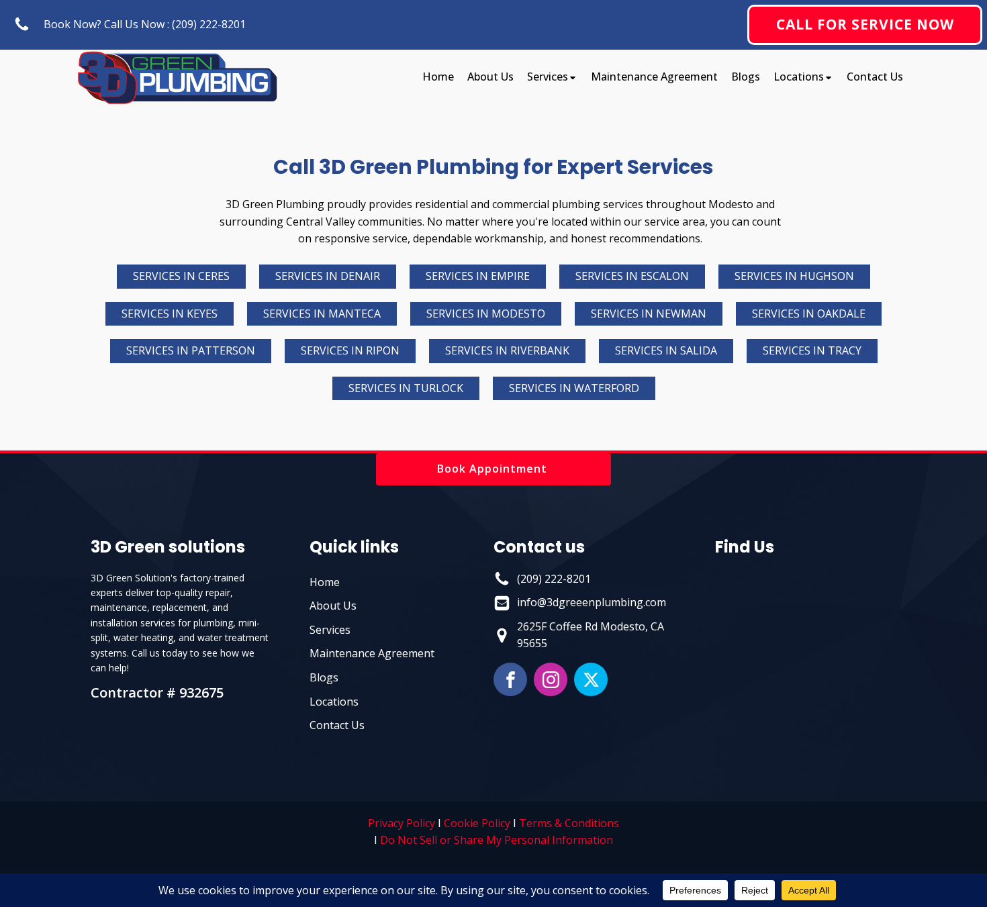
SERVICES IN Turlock (405, 388)
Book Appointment (494, 468)
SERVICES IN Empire (478, 276)
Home (438, 76)
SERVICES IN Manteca (322, 313)
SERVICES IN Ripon (350, 350)
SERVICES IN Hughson (794, 276)
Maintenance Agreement (654, 76)
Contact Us (875, 76)
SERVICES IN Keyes (170, 313)
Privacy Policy (401, 823)
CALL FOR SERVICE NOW (865, 24)
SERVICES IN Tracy (812, 350)
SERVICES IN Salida (666, 350)
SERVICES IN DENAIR (327, 276)
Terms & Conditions (569, 823)
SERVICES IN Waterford (574, 388)
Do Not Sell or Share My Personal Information (496, 839)
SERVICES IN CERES (181, 276)
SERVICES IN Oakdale (808, 313)
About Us (490, 76)
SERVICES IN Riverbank (507, 350)
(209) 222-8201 (554, 578)
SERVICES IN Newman (648, 313)
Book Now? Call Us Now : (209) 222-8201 (145, 24)
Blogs (745, 76)
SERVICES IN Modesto (485, 313)
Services (547, 76)
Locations (798, 76)
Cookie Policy (477, 823)
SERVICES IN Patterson (190, 350)
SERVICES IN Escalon (632, 276)
